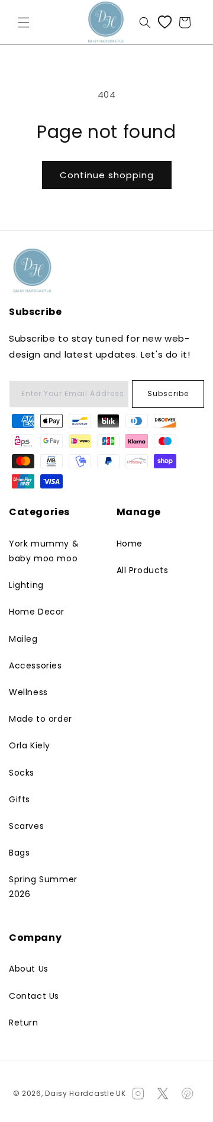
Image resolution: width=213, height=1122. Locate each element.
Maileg (23, 639)
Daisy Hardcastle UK (85, 1093)
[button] (24, 22)
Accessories (35, 665)
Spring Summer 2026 (43, 886)
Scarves (26, 826)
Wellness (28, 692)
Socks (21, 773)
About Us (29, 969)
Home (130, 543)
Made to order (40, 719)
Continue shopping (107, 175)
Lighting (26, 585)
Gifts (19, 799)
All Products (143, 570)
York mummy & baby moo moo (44, 551)
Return (23, 1022)
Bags (19, 853)
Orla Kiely (29, 745)
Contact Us (34, 996)
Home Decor (36, 612)
